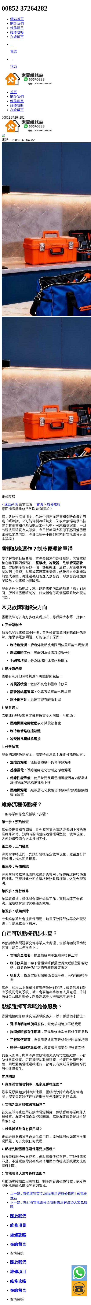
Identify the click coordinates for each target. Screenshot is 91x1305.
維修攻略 (17, 32)
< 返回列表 (10, 504)
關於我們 (17, 23)
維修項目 (17, 28)
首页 (40, 504)
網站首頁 (17, 19)
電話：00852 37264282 (18, 140)
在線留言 (17, 36)
